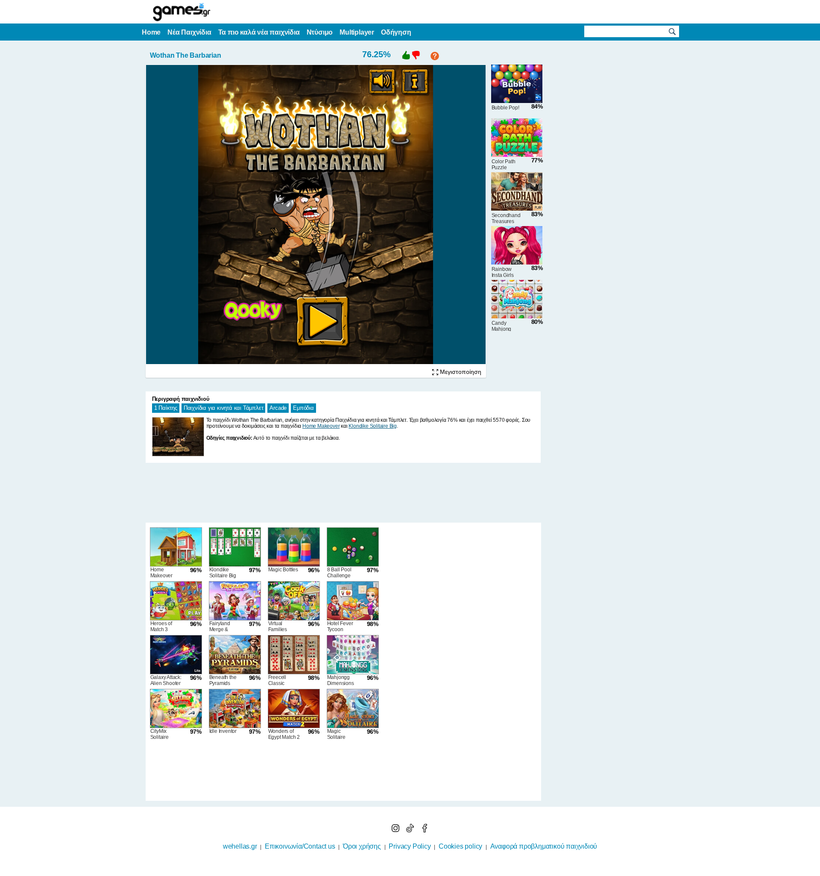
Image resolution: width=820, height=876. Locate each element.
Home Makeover (321, 426)
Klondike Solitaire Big (372, 426)
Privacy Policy (409, 846)
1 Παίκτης (165, 408)
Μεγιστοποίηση (459, 371)
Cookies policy (460, 846)
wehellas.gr (240, 846)
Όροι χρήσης (362, 846)
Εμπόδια (303, 408)
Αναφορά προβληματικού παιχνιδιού (543, 846)
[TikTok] (411, 830)
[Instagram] (396, 830)
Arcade (278, 408)
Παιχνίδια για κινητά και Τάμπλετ (224, 408)
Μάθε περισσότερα (404, 870)
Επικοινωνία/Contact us (300, 846)
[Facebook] (424, 830)
